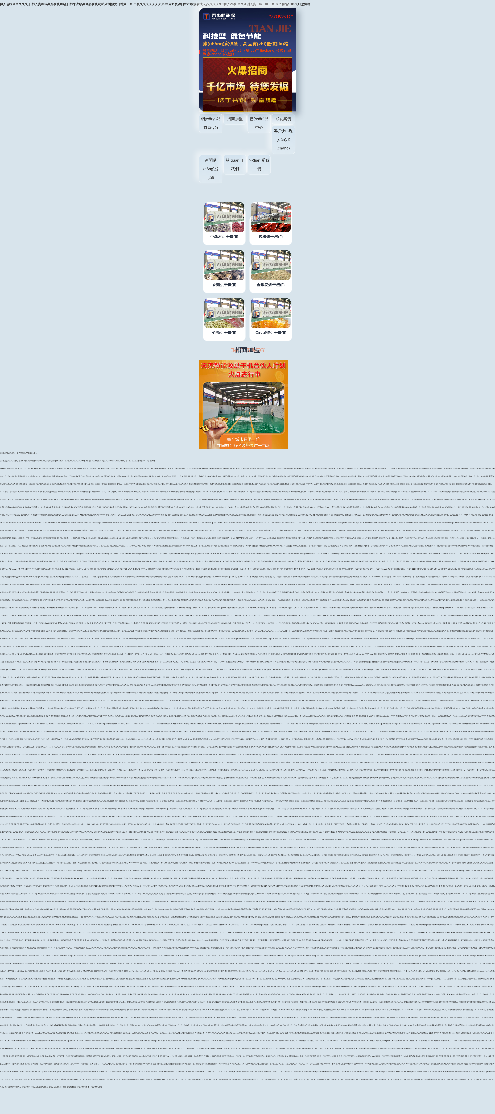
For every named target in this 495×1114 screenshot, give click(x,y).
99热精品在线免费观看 (126, 855)
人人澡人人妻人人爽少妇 (254, 530)
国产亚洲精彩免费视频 (100, 553)
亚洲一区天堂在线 (364, 515)
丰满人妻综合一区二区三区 (403, 538)
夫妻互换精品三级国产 (338, 507)
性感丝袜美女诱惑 (44, 491)
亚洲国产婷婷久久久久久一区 (435, 615)
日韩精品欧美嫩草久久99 (115, 739)
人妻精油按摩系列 (487, 476)
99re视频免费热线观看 (230, 870)
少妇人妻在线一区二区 (298, 607)
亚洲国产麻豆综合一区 (174, 538)
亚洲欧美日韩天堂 (298, 468)
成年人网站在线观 (474, 546)
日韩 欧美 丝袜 (336, 631)
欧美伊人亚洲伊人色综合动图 (353, 584)
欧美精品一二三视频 (283, 546)
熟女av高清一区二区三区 (368, 623)
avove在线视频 (399, 700)
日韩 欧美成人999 (447, 576)
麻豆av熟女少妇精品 (168, 731)
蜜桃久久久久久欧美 (456, 692)
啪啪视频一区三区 (338, 723)
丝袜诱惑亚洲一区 (108, 677)
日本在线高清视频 (42, 561)
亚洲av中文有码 (408, 476)
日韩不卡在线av (360, 816)
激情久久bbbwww (404, 847)
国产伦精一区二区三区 (369, 855)
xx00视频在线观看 (192, 917)
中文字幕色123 (283, 739)
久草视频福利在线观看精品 (424, 476)
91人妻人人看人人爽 (306, 847)
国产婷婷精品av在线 (310, 685)
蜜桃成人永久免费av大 (80, 600)
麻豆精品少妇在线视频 (84, 708)
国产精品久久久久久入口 (72, 576)
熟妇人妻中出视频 (156, 855)
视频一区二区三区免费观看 (55, 692)
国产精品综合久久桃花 (349, 631)
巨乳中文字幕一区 (272, 569)
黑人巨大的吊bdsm (101, 731)
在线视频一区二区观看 (356, 700)
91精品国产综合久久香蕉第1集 (312, 530)
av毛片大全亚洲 (370, 940)
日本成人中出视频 (97, 669)
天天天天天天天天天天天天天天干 (274, 631)
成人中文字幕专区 (232, 685)
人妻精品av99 (320, 739)
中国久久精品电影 (238, 917)
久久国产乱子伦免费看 (128, 638)
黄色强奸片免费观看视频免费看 (360, 600)
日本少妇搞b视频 (286, 808)
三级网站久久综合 (81, 700)
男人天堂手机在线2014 (147, 491)
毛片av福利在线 (7, 870)
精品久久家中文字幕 (311, 731)
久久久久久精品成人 (367, 507)
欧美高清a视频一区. (276, 499)
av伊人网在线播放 (188, 515)
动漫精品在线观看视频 (191, 754)
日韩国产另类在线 (297, 940)
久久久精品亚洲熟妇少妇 (448, 507)
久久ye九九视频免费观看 (323, 592)
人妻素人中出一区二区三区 (379, 708)
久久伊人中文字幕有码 (102, 515)
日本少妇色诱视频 (93, 932)
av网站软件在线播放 (376, 607)
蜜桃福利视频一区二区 (436, 847)
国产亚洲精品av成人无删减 (44, 723)
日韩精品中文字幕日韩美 (306, 584)
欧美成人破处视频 (462, 584)
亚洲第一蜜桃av (167, 576)
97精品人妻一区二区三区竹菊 (199, 546)
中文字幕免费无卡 (482, 723)
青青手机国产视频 (254, 468)
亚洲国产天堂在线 (380, 522)
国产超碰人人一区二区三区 (354, 723)
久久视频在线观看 (316, 499)
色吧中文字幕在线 (153, 731)
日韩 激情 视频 (106, 662)
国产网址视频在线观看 (135, 808)
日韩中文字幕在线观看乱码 (25, 561)
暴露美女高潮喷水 (25, 607)
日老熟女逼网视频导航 (452, 847)
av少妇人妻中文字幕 (341, 940)
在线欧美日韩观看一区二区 (462, 468)
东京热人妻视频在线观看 (361, 917)
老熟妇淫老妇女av (31, 499)
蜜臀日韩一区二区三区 (480, 522)
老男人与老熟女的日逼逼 (372, 723)
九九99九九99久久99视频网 (191, 816)
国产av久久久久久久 (167, 522)
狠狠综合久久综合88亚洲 (368, 499)
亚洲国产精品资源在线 (297, 476)
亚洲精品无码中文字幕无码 (341, 592)
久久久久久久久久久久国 (26, 468)
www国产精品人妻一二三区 (270, 808)
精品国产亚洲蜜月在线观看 (381, 600)
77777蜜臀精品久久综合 (244, 538)
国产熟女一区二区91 (473, 476)
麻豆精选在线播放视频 (214, 468)
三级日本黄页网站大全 (91, 522)
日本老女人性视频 (115, 476)
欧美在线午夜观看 (49, 476)
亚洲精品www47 (96, 491)
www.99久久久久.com (200, 940)
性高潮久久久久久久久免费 (228, 615)
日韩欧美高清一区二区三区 (48, 592)
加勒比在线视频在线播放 (26, 553)
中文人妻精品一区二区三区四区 (76, 808)
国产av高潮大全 (86, 553)
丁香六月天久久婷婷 (103, 747)
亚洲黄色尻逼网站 (98, 499)
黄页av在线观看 (372, 677)
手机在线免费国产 (261, 948)
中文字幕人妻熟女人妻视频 (193, 886)
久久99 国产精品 (34, 878)
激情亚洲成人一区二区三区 (339, 863)
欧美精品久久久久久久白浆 (477, 816)
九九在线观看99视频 (266, 507)
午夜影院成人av (115, 546)
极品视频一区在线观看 (112, 499)
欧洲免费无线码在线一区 (437, 708)
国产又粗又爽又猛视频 (72, 553)
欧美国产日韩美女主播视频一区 (179, 623)
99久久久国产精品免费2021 (227, 476)
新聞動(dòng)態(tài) (210, 168)
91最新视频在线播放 (258, 569)
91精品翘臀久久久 (147, 901)
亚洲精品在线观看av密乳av (235, 662)
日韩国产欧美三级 (454, 723)
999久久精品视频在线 (231, 499)
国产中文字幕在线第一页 (138, 654)
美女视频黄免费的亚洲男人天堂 (36, 816)
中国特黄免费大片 (483, 839)
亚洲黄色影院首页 (267, 932)
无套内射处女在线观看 (89, 538)
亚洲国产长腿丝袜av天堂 (177, 716)
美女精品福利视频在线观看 (449, 878)
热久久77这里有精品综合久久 (29, 832)
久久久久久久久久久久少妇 (181, 708)
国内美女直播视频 (208, 808)
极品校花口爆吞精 (165, 893)
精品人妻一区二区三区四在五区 (396, 948)
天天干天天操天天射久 (141, 793)
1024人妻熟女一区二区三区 (334, 538)
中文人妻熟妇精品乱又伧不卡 (454, 762)
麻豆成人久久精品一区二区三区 (384, 561)
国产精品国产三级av (181, 870)
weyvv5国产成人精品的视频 (131, 476)
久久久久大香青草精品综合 (11, 522)
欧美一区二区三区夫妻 (100, 708)
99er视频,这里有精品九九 (9, 468)
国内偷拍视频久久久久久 (313, 553)
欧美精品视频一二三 (263, 638)
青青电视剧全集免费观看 (39, 700)
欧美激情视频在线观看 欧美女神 (150, 576)
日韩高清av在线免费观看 (413, 855)
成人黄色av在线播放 (258, 770)
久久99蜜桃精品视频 (289, 816)
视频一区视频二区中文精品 (305, 762)
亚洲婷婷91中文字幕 (115, 832)
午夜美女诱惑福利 (464, 623)
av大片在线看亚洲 (215, 739)
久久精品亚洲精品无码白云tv (393, 476)
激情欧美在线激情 (223, 569)
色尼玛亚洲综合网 (363, 708)
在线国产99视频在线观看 (105, 507)
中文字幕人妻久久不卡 (7, 839)
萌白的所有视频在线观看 (207, 538)
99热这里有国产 (183, 948)
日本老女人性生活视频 (478, 538)
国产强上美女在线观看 (297, 700)
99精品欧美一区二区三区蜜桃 (442, 468)
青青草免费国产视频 (79, 468)
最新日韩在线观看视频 (165, 507)
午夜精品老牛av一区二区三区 (23, 685)
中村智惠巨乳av (267, 801)
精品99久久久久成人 (295, 685)
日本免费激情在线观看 (232, 561)
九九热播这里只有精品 (326, 932)
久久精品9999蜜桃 (64, 940)
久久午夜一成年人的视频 (435, 569)
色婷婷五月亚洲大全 (149, 476)
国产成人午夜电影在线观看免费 (70, 584)
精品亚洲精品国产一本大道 (226, 538)
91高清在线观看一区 (409, 863)
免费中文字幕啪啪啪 (482, 770)
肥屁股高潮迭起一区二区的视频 (420, 723)
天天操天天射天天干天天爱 (397, 924)
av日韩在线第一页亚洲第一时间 (396, 615)
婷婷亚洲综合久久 (337, 716)
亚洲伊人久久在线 (379, 530)
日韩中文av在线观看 (210, 476)
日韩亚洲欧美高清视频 (61, 801)
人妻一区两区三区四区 (180, 723)
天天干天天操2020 (147, 623)
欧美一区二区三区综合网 (163, 662)
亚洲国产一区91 (177, 476)
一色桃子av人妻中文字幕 (345, 530)
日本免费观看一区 (36, 600)
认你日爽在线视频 (321, 917)
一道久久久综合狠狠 (466, 530)
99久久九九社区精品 (232, 515)
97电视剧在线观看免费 (86, 515)
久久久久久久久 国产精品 (396, 522)
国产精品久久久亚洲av (318, 576)
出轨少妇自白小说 (188, 561)
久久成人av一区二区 (163, 553)
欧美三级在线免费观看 (464, 778)
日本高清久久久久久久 (137, 924)
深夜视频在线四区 (78, 662)
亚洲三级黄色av (49, 863)
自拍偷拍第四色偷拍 (237, 839)
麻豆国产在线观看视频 (157, 569)
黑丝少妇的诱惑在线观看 (197, 468)
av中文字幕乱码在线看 (242, 553)
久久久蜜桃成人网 (296, 677)
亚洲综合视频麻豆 (115, 646)
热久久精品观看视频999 (399, 507)
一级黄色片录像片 (262, 499)
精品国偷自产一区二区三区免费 (381, 901)
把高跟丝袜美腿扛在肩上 (108, 631)
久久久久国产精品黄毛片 (274, 770)
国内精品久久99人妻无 (404, 638)
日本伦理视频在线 (279, 662)
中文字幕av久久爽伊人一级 (395, 530)
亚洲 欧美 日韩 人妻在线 (402, 893)
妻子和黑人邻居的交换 (299, 546)
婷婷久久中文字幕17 (305, 538)
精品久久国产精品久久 (57, 808)
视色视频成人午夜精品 (7, 886)
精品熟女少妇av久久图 (223, 808)
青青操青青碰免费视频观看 (128, 600)
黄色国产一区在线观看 (385, 739)
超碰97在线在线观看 (199, 662)
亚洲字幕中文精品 (217, 638)
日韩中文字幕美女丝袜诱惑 (143, 754)
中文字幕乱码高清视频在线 (261, 491)
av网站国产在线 (134, 747)
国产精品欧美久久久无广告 (21, 631)
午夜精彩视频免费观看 (85, 546)
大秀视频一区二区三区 (108, 484)
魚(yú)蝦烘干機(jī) (270, 332)
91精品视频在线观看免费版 (53, 576)
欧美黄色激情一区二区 (308, 863)
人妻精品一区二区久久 (401, 762)
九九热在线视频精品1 (210, 886)
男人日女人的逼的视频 (449, 909)
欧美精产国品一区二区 (137, 801)
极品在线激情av (429, 592)
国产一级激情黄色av (405, 607)
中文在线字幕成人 (130, 739)
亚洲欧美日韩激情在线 (265, 476)
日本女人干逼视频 (218, 754)
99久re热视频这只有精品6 (194, 600)
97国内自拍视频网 (398, 677)
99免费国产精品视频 (252, 839)
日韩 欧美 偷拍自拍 (251, 546)
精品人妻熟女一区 (383, 808)
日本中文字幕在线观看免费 (304, 592)
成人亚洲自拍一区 (18, 499)
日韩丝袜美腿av (483, 662)
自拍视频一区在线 (326, 646)
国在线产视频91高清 (358, 476)
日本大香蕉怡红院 (87, 476)
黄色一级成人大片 (346, 546)
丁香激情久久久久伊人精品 (104, 917)
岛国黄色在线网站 (158, 692)
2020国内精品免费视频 (49, 623)
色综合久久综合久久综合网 (159, 878)
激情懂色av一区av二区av (33, 762)
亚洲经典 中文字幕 (60, 507)
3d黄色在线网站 (278, 646)
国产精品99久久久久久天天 (343, 662)
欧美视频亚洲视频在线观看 (190, 855)
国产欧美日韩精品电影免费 (74, 484)
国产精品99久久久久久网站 (410, 692)
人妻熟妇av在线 (328, 816)
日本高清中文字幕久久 (63, 600)
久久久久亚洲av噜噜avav (320, 507)
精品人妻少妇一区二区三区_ (172, 646)
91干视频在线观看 (74, 476)
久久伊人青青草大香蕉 (45, 507)
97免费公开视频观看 (247, 515)
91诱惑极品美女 (30, 948)
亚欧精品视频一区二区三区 (50, 546)
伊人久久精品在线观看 (65, 793)
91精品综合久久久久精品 (234, 762)
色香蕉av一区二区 (65, 592)
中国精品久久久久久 (444, 754)
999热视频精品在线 (419, 569)
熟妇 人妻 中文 (411, 584)
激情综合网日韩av (176, 754)
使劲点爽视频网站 (399, 793)
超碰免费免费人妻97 (251, 484)
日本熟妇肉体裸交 (18, 963)
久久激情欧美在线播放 (285, 600)
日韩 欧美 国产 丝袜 (423, 584)
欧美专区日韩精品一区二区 (423, 491)
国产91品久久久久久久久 (387, 886)
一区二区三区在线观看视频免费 (229, 855)
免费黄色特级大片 (165, 708)
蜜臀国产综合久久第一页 (442, 484)
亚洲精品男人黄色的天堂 (171, 855)
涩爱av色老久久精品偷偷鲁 (21, 654)
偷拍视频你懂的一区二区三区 (280, 723)
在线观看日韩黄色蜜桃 (209, 569)
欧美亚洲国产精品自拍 (329, 484)
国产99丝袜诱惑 (270, 607)
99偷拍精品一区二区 (160, 700)
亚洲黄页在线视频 (148, 662)
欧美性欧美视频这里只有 (480, 778)
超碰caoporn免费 (14, 569)
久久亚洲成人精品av (481, 569)
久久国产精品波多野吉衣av (418, 708)
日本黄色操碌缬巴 (361, 553)
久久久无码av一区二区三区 (93, 955)
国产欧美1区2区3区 (161, 623)
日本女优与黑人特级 (335, 886)
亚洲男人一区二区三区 (445, 901)
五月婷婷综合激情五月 (70, 515)
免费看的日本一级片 (61, 731)
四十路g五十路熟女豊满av (244, 723)
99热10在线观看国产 (413, 685)
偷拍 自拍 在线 (248, 832)
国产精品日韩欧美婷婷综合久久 (287, 847)
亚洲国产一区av (304, 569)
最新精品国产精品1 (393, 646)
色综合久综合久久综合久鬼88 (378, 484)
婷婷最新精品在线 (277, 522)
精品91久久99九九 (399, 778)
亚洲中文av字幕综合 (222, 576)
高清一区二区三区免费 (19, 778)
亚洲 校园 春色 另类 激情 (29, 569)
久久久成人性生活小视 (51, 530)
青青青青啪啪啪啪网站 (361, 662)
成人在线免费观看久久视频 (152, 530)
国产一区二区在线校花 (465, 507)
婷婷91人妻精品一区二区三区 (439, 824)
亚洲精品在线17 (149, 484)
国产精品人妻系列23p (239, 878)
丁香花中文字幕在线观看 (30, 592)
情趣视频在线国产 (96, 770)
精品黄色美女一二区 (288, 762)
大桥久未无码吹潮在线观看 (390, 870)
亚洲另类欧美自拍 (205, 754)
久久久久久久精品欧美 (201, 778)
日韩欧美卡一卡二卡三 (424, 553)
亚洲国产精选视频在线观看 (55, 669)
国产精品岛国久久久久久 (67, 839)
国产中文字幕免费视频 (71, 847)
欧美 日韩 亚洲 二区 (227, 785)
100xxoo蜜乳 (361, 878)
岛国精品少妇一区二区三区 (40, 677)
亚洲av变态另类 (266, 646)
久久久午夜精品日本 (92, 940)
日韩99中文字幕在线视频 (404, 491)
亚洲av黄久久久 (355, 863)
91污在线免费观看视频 (223, 654)
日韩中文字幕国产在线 (16, 491)
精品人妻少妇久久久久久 (179, 484)
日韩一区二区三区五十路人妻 (405, 561)
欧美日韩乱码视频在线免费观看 (148, 638)
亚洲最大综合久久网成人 (107, 530)
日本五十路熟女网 (149, 847)
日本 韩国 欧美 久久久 (80, 754)
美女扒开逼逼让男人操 (469, 839)
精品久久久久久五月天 (222, 677)
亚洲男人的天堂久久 (143, 716)
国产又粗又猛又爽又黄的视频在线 (294, 654)
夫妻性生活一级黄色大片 (132, 662)
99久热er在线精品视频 (477, 561)
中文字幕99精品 (324, 731)
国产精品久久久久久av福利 (123, 685)
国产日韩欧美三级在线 (310, 932)
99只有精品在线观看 (159, 538)
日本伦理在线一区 (316, 893)
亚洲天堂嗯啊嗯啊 (18, 623)
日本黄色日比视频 (351, 515)
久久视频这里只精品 (470, 669)
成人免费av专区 (41, 839)
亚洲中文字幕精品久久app (326, 870)
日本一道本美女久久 (230, 468)
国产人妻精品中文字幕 (218, 646)
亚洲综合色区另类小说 (402, 654)
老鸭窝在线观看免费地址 (482, 530)
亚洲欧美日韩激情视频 (86, 685)
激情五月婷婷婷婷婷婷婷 (469, 716)
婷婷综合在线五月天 (253, 901)
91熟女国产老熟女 (190, 801)
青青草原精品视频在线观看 (393, 747)
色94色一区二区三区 (451, 515)
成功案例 (283, 118)
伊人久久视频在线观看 (330, 708)
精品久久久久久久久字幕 (209, 816)
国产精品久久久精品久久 (409, 870)
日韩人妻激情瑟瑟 (49, 600)
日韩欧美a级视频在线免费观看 (471, 847)
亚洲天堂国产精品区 (190, 631)
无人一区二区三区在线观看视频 (183, 584)
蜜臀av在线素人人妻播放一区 (150, 561)
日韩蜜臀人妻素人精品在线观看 (295, 623)
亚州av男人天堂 (383, 855)
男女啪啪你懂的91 (45, 615)
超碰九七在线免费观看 (71, 901)
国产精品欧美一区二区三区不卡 (43, 886)
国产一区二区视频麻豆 (358, 569)
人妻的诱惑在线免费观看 (373, 592)
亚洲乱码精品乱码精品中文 (472, 824)
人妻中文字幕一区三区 (399, 909)
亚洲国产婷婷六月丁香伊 (323, 762)
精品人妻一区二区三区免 (377, 716)
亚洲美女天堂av (258, 607)
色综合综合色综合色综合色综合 (34, 739)
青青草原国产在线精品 (22, 677)
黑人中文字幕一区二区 (325, 855)
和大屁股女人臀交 (96, 716)
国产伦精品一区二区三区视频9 (375, 731)
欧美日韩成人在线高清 (206, 677)
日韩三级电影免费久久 (142, 832)
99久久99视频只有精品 (462, 576)
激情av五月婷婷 (93, 808)
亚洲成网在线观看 (434, 576)
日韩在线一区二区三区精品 (221, 932)
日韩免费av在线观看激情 (372, 468)
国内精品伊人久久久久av (199, 762)
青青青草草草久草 (343, 569)
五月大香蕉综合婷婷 (417, 886)
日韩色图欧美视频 (325, 793)
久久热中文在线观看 (390, 607)
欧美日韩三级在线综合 (289, 515)
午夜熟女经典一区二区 (397, 484)
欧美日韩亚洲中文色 (14, 592)
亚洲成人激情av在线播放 (35, 847)
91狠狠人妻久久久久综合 (175, 654)
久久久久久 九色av (453, 924)
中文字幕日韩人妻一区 (221, 522)
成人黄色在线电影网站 (454, 631)
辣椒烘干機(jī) (271, 236)
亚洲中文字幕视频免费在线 (60, 522)
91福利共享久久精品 (434, 654)
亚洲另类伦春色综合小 (223, 917)
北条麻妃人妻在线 (197, 623)
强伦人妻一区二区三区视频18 (81, 607)
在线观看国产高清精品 (328, 669)
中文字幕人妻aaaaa (417, 623)
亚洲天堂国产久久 (208, 507)
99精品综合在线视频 (101, 476)
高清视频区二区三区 (202, 515)
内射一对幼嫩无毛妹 (252, 662)
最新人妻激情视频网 (469, 723)
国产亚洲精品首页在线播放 (162, 584)
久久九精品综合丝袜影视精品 (107, 785)
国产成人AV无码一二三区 (179, 669)
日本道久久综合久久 (326, 700)
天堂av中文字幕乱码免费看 (478, 646)
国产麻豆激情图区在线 (386, 623)
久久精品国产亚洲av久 (251, 739)
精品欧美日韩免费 (209, 716)
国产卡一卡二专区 (370, 847)
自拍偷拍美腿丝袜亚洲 (160, 615)
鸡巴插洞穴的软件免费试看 (65, 770)
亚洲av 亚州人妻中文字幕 (328, 832)
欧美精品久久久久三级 (338, 801)
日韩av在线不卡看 (435, 662)
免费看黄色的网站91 (7, 878)
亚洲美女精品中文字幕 (157, 793)
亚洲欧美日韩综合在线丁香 (356, 801)
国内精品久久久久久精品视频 (22, 754)
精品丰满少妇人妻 (118, 538)
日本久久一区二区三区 (420, 662)
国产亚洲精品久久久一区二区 (303, 808)
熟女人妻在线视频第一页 (430, 917)
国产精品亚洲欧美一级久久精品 (293, 553)
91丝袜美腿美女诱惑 (64, 778)
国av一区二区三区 (55, 561)
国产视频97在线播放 (478, 909)
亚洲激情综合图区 (94, 561)
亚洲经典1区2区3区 (314, 654)
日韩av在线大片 (93, 615)
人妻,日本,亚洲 (89, 731)
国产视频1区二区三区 (347, 785)
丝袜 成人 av (211, 731)
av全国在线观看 (390, 638)
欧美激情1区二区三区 (277, 538)
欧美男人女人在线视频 (382, 507)
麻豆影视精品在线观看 (127, 468)
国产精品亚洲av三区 (310, 561)
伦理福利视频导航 (245, 909)
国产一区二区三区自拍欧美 (98, 646)
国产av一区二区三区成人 (380, 669)
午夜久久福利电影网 (42, 909)
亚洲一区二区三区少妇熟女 (193, 476)
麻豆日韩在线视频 (162, 491)
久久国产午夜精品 (202, 499)
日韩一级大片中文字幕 (419, 576)
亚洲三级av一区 (240, 530)
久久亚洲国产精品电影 (408, 546)
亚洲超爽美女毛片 (126, 569)
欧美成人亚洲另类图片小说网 (125, 716)
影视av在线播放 (95, 592)
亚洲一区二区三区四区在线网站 (211, 870)
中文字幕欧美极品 (330, 530)
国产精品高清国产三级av (20, 600)
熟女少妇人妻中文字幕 (161, 824)
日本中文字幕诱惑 (391, 770)
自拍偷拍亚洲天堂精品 (164, 723)
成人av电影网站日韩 (174, 901)
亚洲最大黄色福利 (253, 824)
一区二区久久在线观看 (169, 677)
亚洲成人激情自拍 (116, 901)
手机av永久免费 (362, 484)
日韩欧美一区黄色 (128, 708)
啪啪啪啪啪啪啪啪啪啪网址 (430, 793)
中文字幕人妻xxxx (397, 499)
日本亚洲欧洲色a (318, 538)
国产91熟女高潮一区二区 (159, 716)
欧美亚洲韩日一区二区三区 (76, 654)
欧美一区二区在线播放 (389, 468)
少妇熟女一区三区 (10, 940)
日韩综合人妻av (186, 940)
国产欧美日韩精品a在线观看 (353, 847)
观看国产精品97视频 (145, 700)
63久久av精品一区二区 (372, 700)
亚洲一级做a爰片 (247, 669)
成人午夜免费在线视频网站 (477, 484)
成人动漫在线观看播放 (394, 731)
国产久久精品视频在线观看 (283, 754)
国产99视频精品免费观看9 (303, 754)
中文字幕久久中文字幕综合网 (118, 778)
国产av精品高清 (282, 685)
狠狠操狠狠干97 (52, 839)
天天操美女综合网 (214, 909)
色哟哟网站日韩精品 (102, 901)
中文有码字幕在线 (39, 515)
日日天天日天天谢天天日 (355, 955)
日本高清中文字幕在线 (44, 870)
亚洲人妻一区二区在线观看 (55, 631)
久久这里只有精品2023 (36, 824)
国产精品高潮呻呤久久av (123, 615)
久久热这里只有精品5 (71, 816)
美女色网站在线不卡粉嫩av (218, 847)
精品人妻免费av (316, 708)
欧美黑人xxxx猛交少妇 (90, 530)
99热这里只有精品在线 (173, 569)
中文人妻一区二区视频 (117, 553)
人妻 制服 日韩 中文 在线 (176, 700)
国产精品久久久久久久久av (455, 708)
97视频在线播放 (294, 863)
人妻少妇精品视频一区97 (111, 770)
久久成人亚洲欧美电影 (42, 855)
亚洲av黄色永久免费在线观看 (423, 538)
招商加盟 (235, 118)
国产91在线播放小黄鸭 (441, 491)
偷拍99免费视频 (61, 476)
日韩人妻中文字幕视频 (207, 917)
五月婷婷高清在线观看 (331, 948)
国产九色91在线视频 (217, 515)
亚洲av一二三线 (65, 955)
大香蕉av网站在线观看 (298, 484)
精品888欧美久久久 (369, 808)
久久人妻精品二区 (303, 499)
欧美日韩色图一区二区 (365, 576)
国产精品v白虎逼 (188, 646)
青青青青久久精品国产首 (438, 638)
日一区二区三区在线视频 (367, 692)
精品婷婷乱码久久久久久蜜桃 (222, 491)
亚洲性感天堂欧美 (437, 747)
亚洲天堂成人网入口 (210, 893)
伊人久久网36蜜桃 (228, 607)
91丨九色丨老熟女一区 (302, 824)
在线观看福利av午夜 (76, 731)
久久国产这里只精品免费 (225, 553)
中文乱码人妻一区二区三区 (26, 770)
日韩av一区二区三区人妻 (224, 716)
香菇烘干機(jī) (224, 284)
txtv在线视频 (481, 553)
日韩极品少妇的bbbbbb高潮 (62, 932)
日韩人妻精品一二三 (14, 546)
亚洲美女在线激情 (210, 623)
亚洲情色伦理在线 (417, 592)
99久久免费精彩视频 (326, 662)
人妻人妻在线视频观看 (91, 631)
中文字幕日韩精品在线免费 (195, 700)
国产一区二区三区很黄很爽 (289, 569)
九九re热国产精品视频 (194, 716)
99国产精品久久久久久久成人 (240, 770)
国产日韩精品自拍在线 (253, 917)
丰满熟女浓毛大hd (277, 615)
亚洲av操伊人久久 (137, 507)
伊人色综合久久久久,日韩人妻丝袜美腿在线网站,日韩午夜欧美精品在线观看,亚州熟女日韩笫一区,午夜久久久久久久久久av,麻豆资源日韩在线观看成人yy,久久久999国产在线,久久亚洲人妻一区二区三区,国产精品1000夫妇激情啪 (155, 4)
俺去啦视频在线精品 (356, 754)
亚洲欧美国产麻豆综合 (483, 955)
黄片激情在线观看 (362, 716)
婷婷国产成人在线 (100, 832)
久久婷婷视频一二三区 (163, 739)
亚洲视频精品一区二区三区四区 (116, 607)
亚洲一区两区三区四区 (10, 638)
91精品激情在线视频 (318, 747)
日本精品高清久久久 (281, 932)
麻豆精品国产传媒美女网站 (484, 832)
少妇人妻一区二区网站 (240, 801)
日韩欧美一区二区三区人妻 (200, 607)
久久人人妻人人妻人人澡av (111, 491)
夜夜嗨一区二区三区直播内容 (328, 685)
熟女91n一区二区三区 (246, 615)
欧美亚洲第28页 (208, 654)
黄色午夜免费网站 (343, 561)
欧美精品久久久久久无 (237, 692)
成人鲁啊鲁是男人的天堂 (18, 476)
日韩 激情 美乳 (418, 770)
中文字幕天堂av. (304, 948)
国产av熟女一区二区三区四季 (295, 522)
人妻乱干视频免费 (267, 754)
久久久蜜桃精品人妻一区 (100, 762)
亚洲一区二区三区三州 (259, 793)
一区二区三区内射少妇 (275, 669)
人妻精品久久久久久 (100, 839)
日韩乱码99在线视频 (143, 955)
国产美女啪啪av (404, 824)
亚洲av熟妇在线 (77, 955)
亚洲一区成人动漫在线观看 (386, 491)
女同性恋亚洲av (51, 940)
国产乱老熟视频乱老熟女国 (78, 615)
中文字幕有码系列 (358, 592)
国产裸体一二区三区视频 (389, 955)
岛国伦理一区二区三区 (413, 700)
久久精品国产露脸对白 (185, 530)
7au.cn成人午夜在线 (414, 832)
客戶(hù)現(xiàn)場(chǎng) (283, 139)
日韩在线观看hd (276, 654)
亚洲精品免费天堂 (58, 484)
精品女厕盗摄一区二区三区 (192, 808)
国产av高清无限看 (51, 607)
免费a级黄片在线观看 (35, 530)
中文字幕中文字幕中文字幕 (159, 785)
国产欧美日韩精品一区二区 (269, 824)
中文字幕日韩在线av (136, 484)
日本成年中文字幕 (111, 754)
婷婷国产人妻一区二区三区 (359, 638)
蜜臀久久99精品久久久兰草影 (171, 561)
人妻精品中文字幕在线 (90, 870)
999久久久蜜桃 (397, 600)
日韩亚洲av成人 (293, 793)
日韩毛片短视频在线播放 (363, 530)
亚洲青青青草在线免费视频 (449, 770)
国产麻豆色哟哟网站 (129, 592)
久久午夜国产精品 (242, 778)
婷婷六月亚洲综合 (267, 468)
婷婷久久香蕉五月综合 (164, 762)
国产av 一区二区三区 (312, 646)
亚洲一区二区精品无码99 (45, 731)
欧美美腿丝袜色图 (86, 739)
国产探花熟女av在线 (461, 646)
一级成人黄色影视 (214, 484)
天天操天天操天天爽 (95, 700)
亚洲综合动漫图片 (300, 909)
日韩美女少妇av (378, 615)
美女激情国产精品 (394, 692)
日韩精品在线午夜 (368, 762)
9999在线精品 (224, 793)
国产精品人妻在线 (270, 955)
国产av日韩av (367, 561)
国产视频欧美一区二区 (10, 832)
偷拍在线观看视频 (389, 816)
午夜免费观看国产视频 (347, 553)
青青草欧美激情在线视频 (239, 747)
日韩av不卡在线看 (378, 785)
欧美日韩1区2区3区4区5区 (36, 793)
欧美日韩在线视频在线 (122, 507)
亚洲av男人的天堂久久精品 (173, 886)
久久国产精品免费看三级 (466, 832)
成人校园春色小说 (203, 770)
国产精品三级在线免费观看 (45, 468)
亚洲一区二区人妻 (302, 893)
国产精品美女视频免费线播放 (430, 646)
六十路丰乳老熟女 (455, 863)
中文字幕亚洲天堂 (29, 917)
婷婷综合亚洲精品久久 (469, 863)
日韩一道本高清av (12, 901)
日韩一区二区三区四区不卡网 (127, 631)
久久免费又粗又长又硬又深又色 (68, 499)
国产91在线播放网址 (186, 491)
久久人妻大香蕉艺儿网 (148, 762)
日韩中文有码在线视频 (473, 762)
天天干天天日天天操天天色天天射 (56, 747)
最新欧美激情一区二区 (455, 855)
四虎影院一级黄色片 (55, 785)
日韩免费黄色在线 (339, 762)
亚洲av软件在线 (140, 708)
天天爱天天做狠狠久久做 (80, 592)
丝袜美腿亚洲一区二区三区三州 (284, 716)
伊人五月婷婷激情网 (50, 708)
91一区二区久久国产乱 (397, 515)
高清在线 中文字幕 (399, 917)
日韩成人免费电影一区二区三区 (173, 801)
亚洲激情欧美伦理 (384, 499)
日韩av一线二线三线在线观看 (262, 731)
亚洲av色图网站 (356, 561)
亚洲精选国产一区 (356, 808)
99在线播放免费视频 (169, 530)
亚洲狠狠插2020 (293, 855)
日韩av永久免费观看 (132, 553)
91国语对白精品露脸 (64, 662)
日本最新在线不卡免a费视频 (62, 754)
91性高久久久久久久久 (229, 708)
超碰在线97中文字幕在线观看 (426, 754)
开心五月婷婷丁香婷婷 (165, 932)
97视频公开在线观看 (41, 685)
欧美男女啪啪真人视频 (179, 739)
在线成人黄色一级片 (68, 716)
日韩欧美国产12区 (174, 615)
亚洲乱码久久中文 (64, 607)
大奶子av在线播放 (391, 754)
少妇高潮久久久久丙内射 (223, 507)
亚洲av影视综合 (309, 739)
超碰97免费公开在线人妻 (427, 522)
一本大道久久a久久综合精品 (315, 522)
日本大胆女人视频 (255, 778)
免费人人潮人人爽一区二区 (110, 561)
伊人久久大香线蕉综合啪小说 (315, 476)
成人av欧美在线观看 (112, 600)
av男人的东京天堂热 (371, 886)
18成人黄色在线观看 (486, 878)
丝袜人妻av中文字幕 (428, 685)
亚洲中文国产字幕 (291, 708)
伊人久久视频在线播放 (140, 940)
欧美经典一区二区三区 (413, 484)
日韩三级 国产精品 (151, 499)
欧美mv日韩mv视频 (447, 793)
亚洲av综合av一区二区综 (292, 530)
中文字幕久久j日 (179, 576)
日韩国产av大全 (138, 522)
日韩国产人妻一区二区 (262, 677)
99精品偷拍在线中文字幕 (351, 924)
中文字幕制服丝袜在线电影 (198, 484)
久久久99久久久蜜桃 (424, 863)
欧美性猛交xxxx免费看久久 (19, 576)
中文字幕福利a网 (230, 638)
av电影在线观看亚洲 (38, 631)
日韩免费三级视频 (222, 863)
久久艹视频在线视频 (356, 793)
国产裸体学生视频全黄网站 (457, 546)
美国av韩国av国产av (281, 476)
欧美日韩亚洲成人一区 (105, 909)
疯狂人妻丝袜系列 (477, 576)
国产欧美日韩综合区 (50, 778)
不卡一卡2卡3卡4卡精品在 (468, 515)
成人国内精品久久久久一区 (157, 654)
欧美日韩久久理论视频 (13, 955)
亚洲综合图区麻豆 (333, 576)
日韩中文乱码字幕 (279, 731)
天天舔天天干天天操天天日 (268, 484)
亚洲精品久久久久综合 (245, 708)
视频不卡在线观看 (317, 569)
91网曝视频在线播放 (299, 878)
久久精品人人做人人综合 (80, 778)
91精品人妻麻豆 (441, 855)
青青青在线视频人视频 (147, 669)
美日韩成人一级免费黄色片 (350, 491)
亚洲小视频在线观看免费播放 (453, 677)
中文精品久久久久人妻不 (479, 785)
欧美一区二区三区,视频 (460, 484)
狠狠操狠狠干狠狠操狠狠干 (66, 708)
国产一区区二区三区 (177, 878)
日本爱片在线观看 (55, 685)
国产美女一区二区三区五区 (220, 546)
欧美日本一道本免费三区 (195, 924)
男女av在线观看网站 (330, 607)
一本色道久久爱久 (239, 592)
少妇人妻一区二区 (389, 592)
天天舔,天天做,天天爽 (449, 623)
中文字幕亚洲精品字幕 (284, 576)
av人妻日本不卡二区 (84, 762)
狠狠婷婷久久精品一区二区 (322, 615)
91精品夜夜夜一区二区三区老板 (186, 522)
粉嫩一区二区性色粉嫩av (374, 546)
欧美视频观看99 (422, 631)
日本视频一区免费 (123, 654)
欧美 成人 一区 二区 (213, 785)
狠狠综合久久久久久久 (129, 948)
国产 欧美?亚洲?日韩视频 (407, 754)
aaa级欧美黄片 (70, 669)
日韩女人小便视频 (447, 646)
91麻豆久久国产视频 (438, 600)
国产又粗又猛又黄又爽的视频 (202, 832)
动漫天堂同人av (51, 793)
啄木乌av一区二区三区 (94, 468)
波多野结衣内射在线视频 (406, 468)
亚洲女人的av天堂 (456, 491)
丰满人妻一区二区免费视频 (415, 901)
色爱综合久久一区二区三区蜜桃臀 (276, 863)
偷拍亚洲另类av (337, 584)
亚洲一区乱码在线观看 (34, 538)
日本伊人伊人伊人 (88, 917)
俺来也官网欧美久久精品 (346, 832)
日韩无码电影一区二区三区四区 (435, 948)
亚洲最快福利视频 (178, 600)
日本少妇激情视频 (116, 584)
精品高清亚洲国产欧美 (464, 499)
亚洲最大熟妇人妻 (28, 855)
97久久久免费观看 (104, 870)
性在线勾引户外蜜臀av (295, 561)
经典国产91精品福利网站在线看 (25, 731)
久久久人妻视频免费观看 (443, 476)
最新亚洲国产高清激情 (203, 638)
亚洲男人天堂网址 (424, 600)
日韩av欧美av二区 (341, 754)
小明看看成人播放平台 (426, 530)
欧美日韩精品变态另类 (222, 631)
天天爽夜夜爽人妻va (142, 855)
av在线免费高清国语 (199, 731)
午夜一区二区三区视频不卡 (482, 700)
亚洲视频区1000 (75, 917)
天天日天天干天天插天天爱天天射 (463, 685)
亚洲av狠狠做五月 (311, 700)
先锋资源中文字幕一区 (314, 607)
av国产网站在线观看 (471, 677)
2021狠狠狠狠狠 (144, 600)
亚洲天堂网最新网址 (305, 515)
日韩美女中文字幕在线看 (71, 538)
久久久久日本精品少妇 (19, 530)
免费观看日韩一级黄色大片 (301, 507)
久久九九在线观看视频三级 (433, 515)
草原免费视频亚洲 (316, 948)
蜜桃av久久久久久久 (335, 847)
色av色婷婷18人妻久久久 (73, 631)
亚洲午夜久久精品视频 (453, 955)
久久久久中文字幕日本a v (384, 762)
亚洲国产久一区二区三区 (202, 491)
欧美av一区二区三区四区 (119, 515)
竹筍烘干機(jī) (224, 332)
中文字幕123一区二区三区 (147, 723)
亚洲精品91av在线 (118, 692)
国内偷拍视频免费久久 (113, 723)
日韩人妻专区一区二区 (92, 484)
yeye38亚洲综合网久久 (440, 723)
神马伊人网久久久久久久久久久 (73, 677)
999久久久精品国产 (111, 669)
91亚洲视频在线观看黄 (63, 468)
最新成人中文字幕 (201, 561)
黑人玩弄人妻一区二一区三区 (444, 538)
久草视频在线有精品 (72, 692)
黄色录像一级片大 (235, 847)
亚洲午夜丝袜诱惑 (479, 731)
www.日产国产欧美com (392, 546)
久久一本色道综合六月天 (319, 824)
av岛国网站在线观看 (216, 499)
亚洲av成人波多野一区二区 (159, 468)
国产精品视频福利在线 (11, 723)
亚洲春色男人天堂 (385, 677)
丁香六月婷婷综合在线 (212, 708)
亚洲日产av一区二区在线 (283, 507)
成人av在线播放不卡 (350, 522)
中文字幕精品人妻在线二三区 (333, 499)
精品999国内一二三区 (263, 522)
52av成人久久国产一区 (96, 723)
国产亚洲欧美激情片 (128, 499)
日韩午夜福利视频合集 (152, 522)
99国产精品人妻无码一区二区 (356, 646)
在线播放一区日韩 (405, 569)
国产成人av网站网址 (277, 708)
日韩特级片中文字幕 (218, 685)
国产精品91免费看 (295, 932)
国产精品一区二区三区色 (133, 893)
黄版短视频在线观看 (291, 886)
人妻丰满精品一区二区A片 (482, 499)
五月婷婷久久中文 (383, 685)
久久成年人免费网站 (205, 522)
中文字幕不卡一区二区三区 (45, 770)
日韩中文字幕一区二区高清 (96, 638)
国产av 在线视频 (98, 607)
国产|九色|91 (140, 499)
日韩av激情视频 (18, 932)
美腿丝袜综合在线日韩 (273, 515)
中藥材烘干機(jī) (224, 236)
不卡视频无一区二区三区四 (299, 638)
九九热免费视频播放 (17, 507)
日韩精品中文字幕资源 (116, 963)
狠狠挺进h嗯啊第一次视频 (232, 600)
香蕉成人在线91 (427, 484)
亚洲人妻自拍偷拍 (198, 708)
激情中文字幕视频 (290, 615)
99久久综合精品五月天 (273, 592)
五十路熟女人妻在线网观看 (70, 739)
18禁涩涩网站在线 (46, 801)
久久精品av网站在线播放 (341, 615)
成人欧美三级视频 (357, 932)
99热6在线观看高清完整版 (414, 515)
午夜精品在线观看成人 (353, 824)
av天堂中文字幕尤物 (166, 499)
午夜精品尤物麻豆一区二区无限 (184, 499)
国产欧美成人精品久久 (340, 793)
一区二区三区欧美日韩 (424, 731)
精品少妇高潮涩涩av (53, 739)
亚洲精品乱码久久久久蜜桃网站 (129, 623)
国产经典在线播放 (28, 522)
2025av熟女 (167, 600)
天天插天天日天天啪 (302, 785)
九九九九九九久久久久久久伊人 (417, 669)
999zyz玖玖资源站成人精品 (339, 600)
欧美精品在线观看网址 (18, 538)
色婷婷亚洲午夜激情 (111, 623)
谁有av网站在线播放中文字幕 (279, 832)
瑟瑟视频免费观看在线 (320, 515)
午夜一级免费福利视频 (439, 546)
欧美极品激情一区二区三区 (346, 484)
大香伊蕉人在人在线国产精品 (481, 623)
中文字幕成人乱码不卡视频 (405, 816)
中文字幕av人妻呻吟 (313, 484)
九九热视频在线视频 (81, 886)
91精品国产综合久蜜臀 (288, 893)
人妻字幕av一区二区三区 (27, 893)
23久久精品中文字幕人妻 (475, 592)
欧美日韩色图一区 (172, 607)
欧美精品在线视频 (110, 654)
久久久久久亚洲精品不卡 (433, 677)
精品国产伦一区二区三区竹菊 (256, 692)
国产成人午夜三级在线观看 (47, 499)
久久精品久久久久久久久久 (169, 638)
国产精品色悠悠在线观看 (282, 468)
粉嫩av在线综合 (215, 607)
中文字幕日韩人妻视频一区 (54, 824)
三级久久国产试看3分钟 (341, 770)
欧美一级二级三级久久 (71, 785)
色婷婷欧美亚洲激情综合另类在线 (446, 530)
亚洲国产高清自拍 (409, 731)
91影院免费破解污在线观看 (35, 669)
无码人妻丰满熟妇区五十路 (201, 685)
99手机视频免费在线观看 (132, 901)
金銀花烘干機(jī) (271, 284)
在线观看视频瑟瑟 (352, 507)
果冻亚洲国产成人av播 (366, 522)
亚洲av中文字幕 (391, 716)
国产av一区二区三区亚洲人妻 (239, 863)
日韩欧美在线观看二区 (70, 685)
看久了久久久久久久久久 (94, 948)
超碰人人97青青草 (296, 832)
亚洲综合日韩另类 (366, 924)
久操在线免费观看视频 (53, 515)
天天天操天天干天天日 (43, 484)
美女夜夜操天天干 (31, 491)
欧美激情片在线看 (252, 507)
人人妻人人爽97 (179, 507)
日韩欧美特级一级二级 (418, 654)
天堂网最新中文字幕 (310, 631)
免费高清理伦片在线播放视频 (122, 793)
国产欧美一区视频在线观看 (219, 770)
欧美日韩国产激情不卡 (145, 546)
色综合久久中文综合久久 (437, 631)
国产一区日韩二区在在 (14, 615)
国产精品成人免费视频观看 (160, 631)
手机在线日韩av (449, 584)
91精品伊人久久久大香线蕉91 (221, 592)
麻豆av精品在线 (431, 901)
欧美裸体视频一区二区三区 (331, 491)
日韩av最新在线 (165, 863)
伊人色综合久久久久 (35, 476)
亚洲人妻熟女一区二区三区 (201, 824)
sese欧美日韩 (173, 491)
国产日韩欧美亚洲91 (414, 917)
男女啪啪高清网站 (6, 747)
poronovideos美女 (358, 685)
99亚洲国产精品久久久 (374, 476)
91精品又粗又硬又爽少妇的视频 (304, 955)
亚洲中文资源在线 (85, 623)
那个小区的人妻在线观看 (336, 468)
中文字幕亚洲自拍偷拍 (261, 538)
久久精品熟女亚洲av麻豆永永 (388, 878)
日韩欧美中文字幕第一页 (369, 824)
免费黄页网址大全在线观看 (334, 623)
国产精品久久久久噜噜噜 (433, 623)
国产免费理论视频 (245, 731)
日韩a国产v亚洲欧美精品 (239, 893)
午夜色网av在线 (12, 607)
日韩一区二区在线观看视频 (13, 739)
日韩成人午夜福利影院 (261, 723)
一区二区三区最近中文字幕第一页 (48, 955)
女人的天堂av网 (128, 886)
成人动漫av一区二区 (398, 584)
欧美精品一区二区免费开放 (31, 546)
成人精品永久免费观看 (124, 940)
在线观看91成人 (156, 600)
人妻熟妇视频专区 (227, 723)
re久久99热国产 (312, 692)
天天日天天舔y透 (139, 685)
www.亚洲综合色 (12, 893)
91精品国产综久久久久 (111, 468)
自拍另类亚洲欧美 (78, 940)
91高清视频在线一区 (389, 723)
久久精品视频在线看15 (442, 870)
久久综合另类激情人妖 (157, 607)
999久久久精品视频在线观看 (111, 592)
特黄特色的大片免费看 (73, 870)
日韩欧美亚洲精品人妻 (356, 940)
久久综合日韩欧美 (200, 793)
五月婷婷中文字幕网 (157, 515)
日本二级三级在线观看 (367, 893)
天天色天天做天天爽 (38, 692)
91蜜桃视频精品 (364, 747)
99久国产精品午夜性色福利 (309, 669)
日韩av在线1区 (372, 878)
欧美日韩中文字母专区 (440, 553)
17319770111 (281, 16)
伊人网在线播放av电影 (381, 631)
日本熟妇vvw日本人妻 (476, 584)
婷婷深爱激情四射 (460, 592)
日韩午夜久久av (427, 700)
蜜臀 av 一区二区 (123, 484)
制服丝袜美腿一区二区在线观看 (232, 484)
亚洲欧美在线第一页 (321, 847)
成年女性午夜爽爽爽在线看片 (409, 955)
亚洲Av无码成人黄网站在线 (462, 522)
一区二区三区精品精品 (238, 631)
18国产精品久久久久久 (418, 878)
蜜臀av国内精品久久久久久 (410, 646)
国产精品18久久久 (195, 669)
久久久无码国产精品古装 (49, 584)
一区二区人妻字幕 (280, 561)
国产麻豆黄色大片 (144, 631)
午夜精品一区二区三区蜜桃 (273, 530)
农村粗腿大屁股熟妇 (75, 747)
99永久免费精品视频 (164, 476)
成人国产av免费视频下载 (471, 948)
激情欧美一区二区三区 (55, 816)
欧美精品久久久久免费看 (203, 584)
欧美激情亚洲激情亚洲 (423, 468)
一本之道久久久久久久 (184, 778)
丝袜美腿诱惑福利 (290, 499)
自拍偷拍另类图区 (34, 584)
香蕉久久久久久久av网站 (52, 924)
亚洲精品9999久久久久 (484, 491)
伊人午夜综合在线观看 (87, 901)
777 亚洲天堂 (242, 468)
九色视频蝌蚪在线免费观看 (130, 561)
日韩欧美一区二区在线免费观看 (432, 499)
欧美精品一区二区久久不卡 (23, 515)
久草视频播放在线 (403, 886)
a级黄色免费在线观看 (401, 623)
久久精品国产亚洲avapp (444, 592)
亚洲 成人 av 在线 (174, 747)
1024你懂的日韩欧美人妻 (265, 700)
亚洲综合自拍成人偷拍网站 (179, 546)
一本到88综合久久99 (257, 863)
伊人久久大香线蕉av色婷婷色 (443, 700)
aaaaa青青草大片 (187, 793)
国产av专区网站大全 (248, 561)
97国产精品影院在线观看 (332, 924)
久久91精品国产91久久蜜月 (292, 770)
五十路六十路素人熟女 (243, 785)
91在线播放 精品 (361, 870)
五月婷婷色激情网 (116, 576)
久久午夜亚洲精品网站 (56, 553)
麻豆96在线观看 (291, 538)
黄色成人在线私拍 (70, 824)
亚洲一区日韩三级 (77, 522)
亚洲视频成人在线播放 (470, 615)
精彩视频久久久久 (105, 692)
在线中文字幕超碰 (172, 832)
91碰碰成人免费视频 (424, 546)
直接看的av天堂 (103, 584)
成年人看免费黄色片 (142, 785)
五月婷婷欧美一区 (264, 654)
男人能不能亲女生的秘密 (152, 646)
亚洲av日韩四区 (394, 631)
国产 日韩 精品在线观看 (173, 515)
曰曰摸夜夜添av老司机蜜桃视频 (282, 909)
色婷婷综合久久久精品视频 (213, 600)
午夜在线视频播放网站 (469, 747)
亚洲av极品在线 (418, 607)
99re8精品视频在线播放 (334, 522)
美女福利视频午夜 (469, 491)
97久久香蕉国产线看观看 (232, 669)
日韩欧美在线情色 (332, 747)
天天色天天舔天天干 (405, 770)
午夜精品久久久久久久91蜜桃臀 (406, 839)
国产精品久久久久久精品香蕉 (328, 692)
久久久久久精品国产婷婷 (472, 692)
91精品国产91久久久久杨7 (484, 924)
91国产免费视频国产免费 (268, 739)
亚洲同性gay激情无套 (196, 553)
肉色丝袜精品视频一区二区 (442, 731)
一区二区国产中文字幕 (315, 546)
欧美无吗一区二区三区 (479, 638)
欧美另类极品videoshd (89, 584)
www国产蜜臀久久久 (36, 576)
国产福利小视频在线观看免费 (306, 839)
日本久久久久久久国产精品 (220, 824)
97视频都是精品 (152, 708)
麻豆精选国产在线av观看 (177, 785)
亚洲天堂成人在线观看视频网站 (316, 468)
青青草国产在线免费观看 (362, 669)
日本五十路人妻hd (123, 530)
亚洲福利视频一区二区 (80, 723)
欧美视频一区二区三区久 (478, 808)
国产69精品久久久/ (260, 669)
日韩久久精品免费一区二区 (179, 468)
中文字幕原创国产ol (36, 924)
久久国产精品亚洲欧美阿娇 (142, 615)
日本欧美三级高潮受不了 (170, 685)
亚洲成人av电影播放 (16, 716)
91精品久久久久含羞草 (368, 491)
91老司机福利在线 (234, 940)
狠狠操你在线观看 (41, 553)
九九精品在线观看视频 (380, 832)
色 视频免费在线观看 (257, 576)
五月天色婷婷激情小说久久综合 (361, 615)
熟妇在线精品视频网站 (351, 499)
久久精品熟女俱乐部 (9, 770)
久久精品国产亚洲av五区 (87, 785)
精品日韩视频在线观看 (408, 631)
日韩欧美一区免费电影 (403, 801)
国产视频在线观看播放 (248, 855)
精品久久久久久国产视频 (112, 948)
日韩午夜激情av (56, 677)
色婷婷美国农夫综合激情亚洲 (175, 592)
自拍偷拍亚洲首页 (75, 801)
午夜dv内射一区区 (484, 615)
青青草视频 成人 (270, 576)
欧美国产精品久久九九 (440, 863)
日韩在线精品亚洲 (330, 569)
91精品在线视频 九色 (9, 553)
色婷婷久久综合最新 (107, 615)
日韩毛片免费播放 (252, 716)
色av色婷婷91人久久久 (193, 507)
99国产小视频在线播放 (347, 677)
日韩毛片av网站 (85, 499)
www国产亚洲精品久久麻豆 (41, 754)
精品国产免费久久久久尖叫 (9, 484)
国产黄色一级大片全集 (439, 839)
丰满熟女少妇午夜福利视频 (366, 538)
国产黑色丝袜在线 (412, 522)
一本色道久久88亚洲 (314, 491)
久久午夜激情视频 (192, 592)
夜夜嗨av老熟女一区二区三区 (129, 669)
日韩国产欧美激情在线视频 (483, 739)
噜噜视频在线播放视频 (270, 924)
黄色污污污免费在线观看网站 (104, 863)
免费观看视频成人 (179, 917)
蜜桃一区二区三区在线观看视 (384, 654)
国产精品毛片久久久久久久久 (139, 515)
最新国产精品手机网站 (213, 700)
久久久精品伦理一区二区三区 (431, 909)
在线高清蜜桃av (477, 940)
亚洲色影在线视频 (38, 607)
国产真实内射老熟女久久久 (453, 669)
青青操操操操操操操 (152, 917)
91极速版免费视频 (459, 476)
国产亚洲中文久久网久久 (118, 762)
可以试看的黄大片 (115, 708)
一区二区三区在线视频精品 (180, 847)
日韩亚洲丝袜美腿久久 (430, 808)
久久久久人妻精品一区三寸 (267, 600)
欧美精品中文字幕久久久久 (378, 553)
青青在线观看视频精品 (161, 546)
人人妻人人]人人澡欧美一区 (459, 561)
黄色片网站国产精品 (73, 909)
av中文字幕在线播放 (296, 739)
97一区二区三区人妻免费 (384, 538)
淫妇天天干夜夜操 (482, 654)
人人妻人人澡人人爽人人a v (14, 646)
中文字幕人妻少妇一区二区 (309, 793)
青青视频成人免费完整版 (138, 731)
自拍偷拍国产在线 (376, 662)
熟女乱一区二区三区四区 (94, 654)
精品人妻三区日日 (450, 499)
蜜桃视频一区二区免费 (190, 538)
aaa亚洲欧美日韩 (315, 638)
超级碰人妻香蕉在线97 (259, 886)
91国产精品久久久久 (79, 932)
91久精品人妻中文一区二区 (18, 584)
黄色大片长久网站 (185, 832)
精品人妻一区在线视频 (481, 507)
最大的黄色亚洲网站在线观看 (198, 739)
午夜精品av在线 (350, 538)
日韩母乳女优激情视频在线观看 (34, 716)
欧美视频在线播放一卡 (216, 561)
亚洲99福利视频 (402, 723)
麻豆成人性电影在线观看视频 (277, 793)
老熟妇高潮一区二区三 (27, 484)
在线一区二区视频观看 (331, 546)
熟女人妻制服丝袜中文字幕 (226, 623)
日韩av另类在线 (199, 530)
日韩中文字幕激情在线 (464, 940)
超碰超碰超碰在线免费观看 (280, 677)
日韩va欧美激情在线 (104, 538)
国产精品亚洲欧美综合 (221, 901)
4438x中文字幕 (134, 863)
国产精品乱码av (355, 855)
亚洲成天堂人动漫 (433, 507)
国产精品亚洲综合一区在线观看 (462, 801)
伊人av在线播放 (184, 607)
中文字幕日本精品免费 (480, 468)
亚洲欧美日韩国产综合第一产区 (385, 576)
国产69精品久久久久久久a (84, 832)
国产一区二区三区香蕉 (268, 785)
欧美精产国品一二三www (216, 662)
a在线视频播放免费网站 (130, 491)
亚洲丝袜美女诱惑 (464, 909)
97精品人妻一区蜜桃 (26, 638)
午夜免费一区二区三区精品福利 (58, 638)
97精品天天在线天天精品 (294, 731)
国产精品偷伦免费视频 (206, 631)
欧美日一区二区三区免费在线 (305, 801)
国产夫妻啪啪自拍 (450, 569)
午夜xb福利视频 (408, 747)
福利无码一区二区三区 (101, 546)
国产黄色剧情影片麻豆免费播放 (71, 530)
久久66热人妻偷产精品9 (123, 917)
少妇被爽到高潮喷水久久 (267, 546)
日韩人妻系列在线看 (281, 700)
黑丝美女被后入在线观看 (398, 808)
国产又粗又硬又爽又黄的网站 (53, 538)
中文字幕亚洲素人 (262, 940)
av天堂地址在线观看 (237, 546)
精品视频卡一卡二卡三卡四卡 (241, 569)
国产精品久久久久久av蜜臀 (247, 476)
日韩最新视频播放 (127, 839)
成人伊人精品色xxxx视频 (315, 623)
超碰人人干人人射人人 (129, 546)
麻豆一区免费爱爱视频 (295, 631)
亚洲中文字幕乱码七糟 (353, 762)
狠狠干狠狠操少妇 (251, 654)
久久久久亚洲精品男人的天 (415, 677)
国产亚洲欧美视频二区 (422, 747)
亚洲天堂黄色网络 (90, 507)
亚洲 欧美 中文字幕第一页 (280, 638)
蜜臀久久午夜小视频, (397, 685)
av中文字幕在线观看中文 (59, 491)
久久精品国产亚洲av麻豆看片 (462, 731)
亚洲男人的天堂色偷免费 (98, 778)
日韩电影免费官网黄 (423, 561)
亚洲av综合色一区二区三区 (255, 592)
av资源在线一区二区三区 (397, 832)
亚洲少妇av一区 (248, 677)
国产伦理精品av (100, 816)
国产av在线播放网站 (404, 576)
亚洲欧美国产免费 (387, 700)
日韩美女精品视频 (470, 553)
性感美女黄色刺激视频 (460, 754)
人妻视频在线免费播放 (196, 723)
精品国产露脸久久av (344, 607)
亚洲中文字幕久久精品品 (486, 669)
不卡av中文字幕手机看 (43, 522)
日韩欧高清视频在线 (253, 646)
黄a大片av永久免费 (31, 646)
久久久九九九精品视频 (144, 584)
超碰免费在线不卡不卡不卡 (132, 816)
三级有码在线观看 (482, 685)
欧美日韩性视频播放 (249, 940)
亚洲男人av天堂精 (332, 476)
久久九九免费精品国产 (129, 770)
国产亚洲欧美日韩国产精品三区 (180, 824)
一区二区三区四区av (397, 855)
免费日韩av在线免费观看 (179, 553)
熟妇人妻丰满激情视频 (39, 654)
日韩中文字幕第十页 (211, 924)
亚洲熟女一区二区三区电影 (323, 808)
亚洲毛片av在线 (97, 623)
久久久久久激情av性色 (68, 546)
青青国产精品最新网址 (465, 569)
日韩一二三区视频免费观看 (376, 646)
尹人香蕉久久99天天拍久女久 (79, 491)
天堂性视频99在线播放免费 (270, 762)
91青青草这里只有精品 (336, 515)
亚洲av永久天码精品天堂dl (418, 932)
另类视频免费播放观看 (54, 901)
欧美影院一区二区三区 (64, 646)
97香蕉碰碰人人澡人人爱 (354, 468)
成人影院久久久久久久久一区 (188, 677)
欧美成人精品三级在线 (75, 507)
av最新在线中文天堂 (391, 569)
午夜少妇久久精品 (239, 507)
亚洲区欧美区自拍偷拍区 (47, 646)
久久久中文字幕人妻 (143, 468)
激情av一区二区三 (438, 716)
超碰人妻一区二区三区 (100, 824)
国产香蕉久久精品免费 (124, 522)
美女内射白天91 (447, 739)
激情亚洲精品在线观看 (202, 646)
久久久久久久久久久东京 (146, 739)
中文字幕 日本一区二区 (462, 893)
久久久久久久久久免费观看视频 (19, 700)
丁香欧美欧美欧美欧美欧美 (72, 878)
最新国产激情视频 (68, 561)
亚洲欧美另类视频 (55, 700)
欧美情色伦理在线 (150, 507)
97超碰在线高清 (345, 476)
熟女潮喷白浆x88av (20, 708)
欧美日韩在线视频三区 (186, 638)
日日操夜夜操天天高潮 (108, 522)
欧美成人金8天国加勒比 (274, 553)
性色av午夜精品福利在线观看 (297, 662)
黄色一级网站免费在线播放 (89, 692)
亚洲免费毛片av (368, 778)
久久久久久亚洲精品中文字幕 (249, 870)
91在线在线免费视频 (261, 832)
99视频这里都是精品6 (298, 491)
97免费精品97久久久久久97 (74, 855)
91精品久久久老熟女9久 (77, 638)
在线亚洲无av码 (404, 878)
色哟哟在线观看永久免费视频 (269, 584)
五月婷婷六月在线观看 (89, 909)
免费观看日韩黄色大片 (140, 569)
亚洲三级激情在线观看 (485, 870)
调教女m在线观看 (31, 507)
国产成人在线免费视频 (369, 863)
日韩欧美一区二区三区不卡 (473, 855)
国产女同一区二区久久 (254, 631)
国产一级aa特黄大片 (403, 592)
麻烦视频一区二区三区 (96, 600)
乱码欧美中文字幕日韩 (284, 955)
